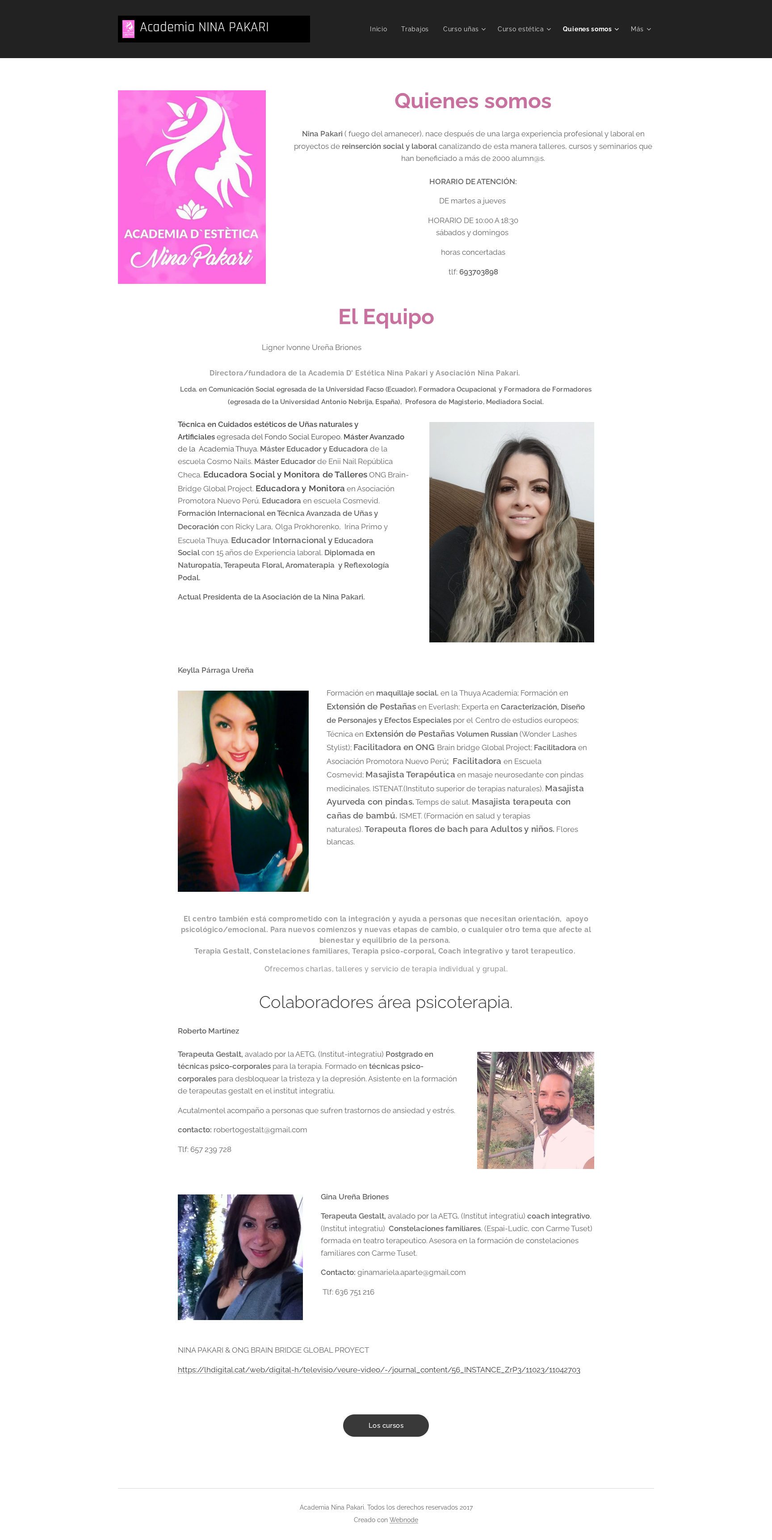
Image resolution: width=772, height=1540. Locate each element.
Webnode (404, 1519)
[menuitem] (381, 29)
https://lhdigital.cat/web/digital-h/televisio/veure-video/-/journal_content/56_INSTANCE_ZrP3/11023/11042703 (379, 1369)
